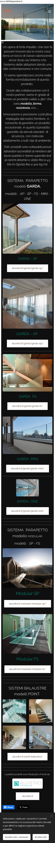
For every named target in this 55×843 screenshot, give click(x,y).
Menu (49, 11)
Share (10, 807)
